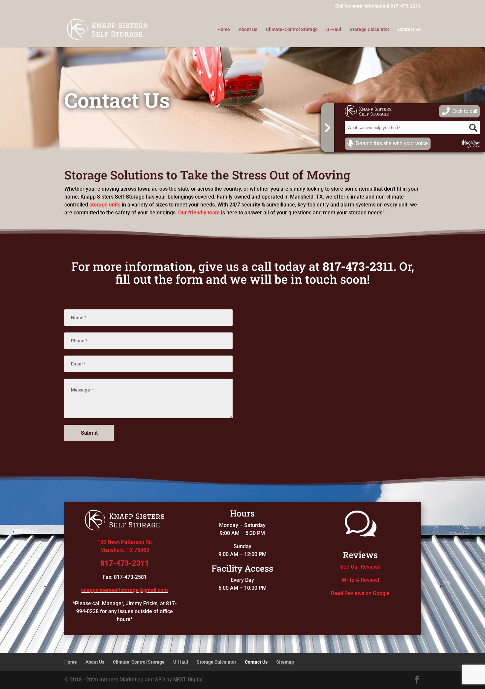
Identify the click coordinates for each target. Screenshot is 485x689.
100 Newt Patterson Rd (124, 542)
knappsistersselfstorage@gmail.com (124, 590)
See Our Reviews (360, 567)
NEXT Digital (188, 679)
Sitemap (285, 662)
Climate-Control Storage (292, 29)
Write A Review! (360, 580)
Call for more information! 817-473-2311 (378, 6)
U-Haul (333, 29)
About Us (248, 29)
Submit (89, 433)
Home (223, 29)
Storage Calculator (369, 29)
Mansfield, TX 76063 (124, 550)
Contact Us (409, 29)
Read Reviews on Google (360, 593)
